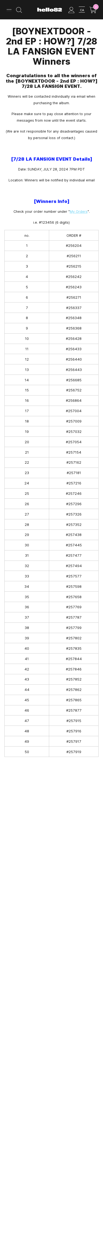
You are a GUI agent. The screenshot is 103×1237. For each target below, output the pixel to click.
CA (82, 10)
